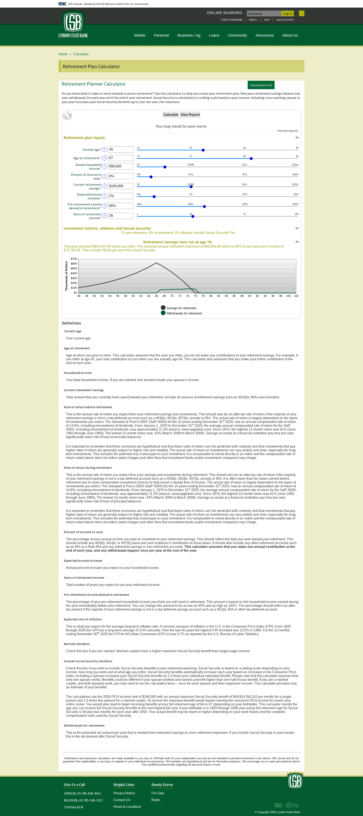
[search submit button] (301, 13)
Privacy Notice (127, 793)
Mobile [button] (139, 35)
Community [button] (237, 35)
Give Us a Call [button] (74, 785)
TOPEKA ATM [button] (73, 807)
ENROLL (253, 19)
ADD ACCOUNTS (285, 19)
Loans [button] (214, 35)
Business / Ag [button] (189, 35)
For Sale (157, 793)
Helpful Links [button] (123, 785)
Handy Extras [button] (162, 785)
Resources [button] (265, 35)
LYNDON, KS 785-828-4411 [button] (82, 793)
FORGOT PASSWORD (232, 19)
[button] (181, 138)
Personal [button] (161, 35)
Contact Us (121, 800)
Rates (155, 800)
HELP (267, 19)
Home (63, 54)
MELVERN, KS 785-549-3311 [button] (83, 800)
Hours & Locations (127, 806)
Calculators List (261, 85)
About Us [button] (290, 35)
